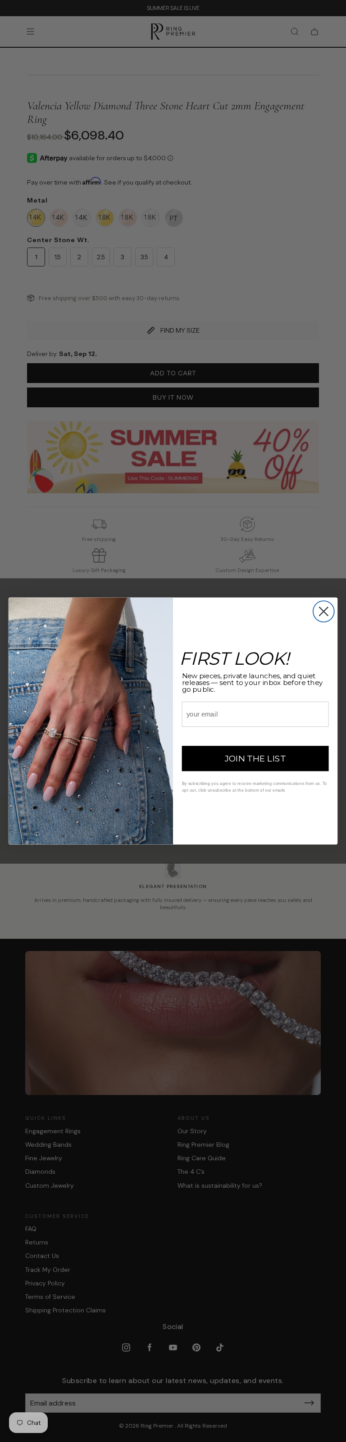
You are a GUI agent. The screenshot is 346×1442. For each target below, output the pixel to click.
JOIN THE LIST (255, 759)
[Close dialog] (323, 611)
